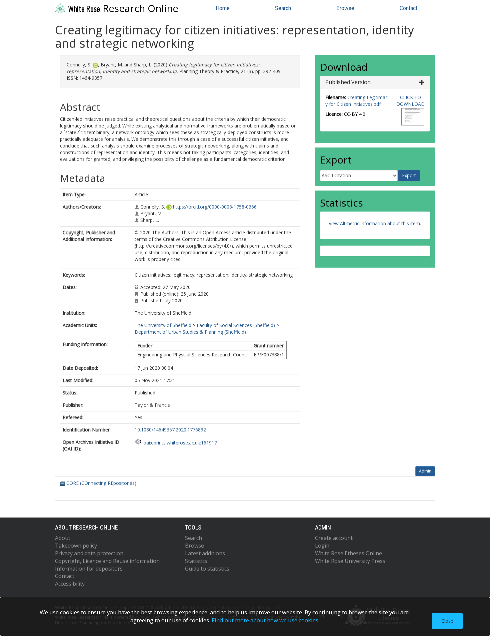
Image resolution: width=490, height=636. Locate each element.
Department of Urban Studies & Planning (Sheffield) (190, 332)
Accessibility (70, 583)
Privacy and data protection (89, 553)
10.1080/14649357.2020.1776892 (170, 429)
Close (447, 621)
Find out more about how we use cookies (265, 620)
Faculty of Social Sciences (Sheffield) (236, 325)
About (62, 538)
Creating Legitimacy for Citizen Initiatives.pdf (356, 100)
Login (322, 545)
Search (283, 8)
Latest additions (205, 553)
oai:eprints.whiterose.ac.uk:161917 (180, 442)
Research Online (123, 8)
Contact (408, 8)
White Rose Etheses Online (348, 553)
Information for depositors (89, 568)
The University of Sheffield (163, 325)
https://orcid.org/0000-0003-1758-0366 (215, 207)
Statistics (196, 561)
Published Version (348, 82)
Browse (345, 8)
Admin (425, 471)
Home (223, 8)
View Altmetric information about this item (374, 223)
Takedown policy (76, 545)
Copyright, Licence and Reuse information (107, 561)
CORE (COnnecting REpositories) (100, 483)
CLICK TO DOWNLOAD (410, 100)
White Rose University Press (350, 561)
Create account (334, 538)
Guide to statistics (207, 568)
